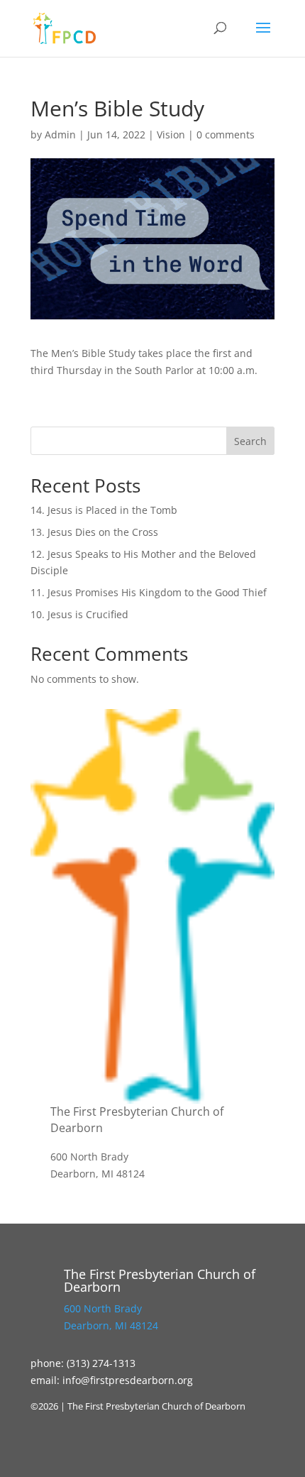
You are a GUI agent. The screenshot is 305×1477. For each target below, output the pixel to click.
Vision (171, 134)
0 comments (225, 134)
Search (250, 441)
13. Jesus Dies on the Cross (94, 532)
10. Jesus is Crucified (79, 614)
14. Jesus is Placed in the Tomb (103, 510)
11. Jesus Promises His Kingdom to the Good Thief (148, 592)
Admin (60, 134)
